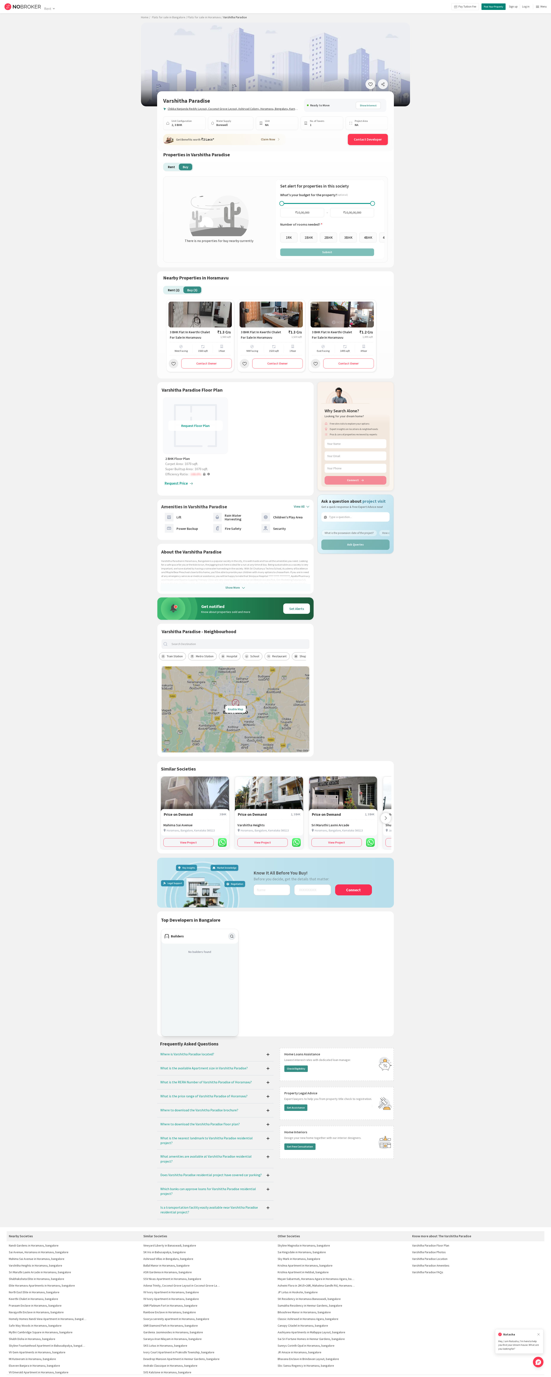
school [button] (254, 656)
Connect (353, 480)
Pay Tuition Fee (467, 6)
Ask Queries (355, 544)
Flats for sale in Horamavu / (205, 17)
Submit (327, 252)
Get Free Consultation (300, 1146)
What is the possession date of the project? (349, 533)
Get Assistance (296, 1107)
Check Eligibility (296, 1068)
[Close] (538, 1334)
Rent (47, 8)
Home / (145, 17)
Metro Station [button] (205, 656)
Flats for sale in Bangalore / (169, 17)
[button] (196, 474)
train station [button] (175, 656)
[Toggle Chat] (538, 1362)
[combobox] (239, 644)
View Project (188, 842)
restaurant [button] (279, 656)
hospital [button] (232, 656)
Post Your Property (493, 6)
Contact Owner (206, 363)
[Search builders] (231, 936)
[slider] (281, 203)
